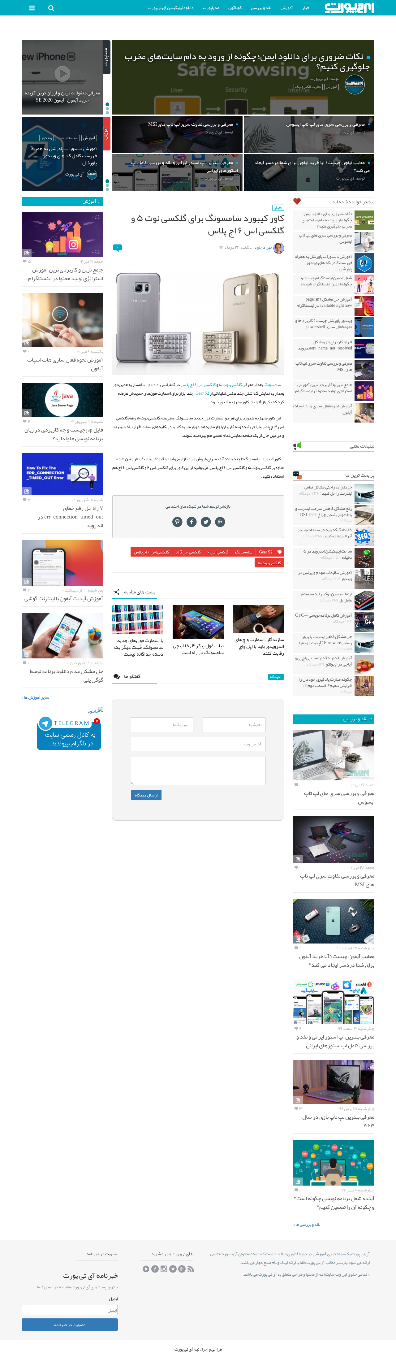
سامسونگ (272, 384)
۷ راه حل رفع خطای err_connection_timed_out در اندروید (70, 516)
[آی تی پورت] (349, 8)
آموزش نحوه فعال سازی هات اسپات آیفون (322, 408)
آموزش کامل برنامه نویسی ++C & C (323, 618)
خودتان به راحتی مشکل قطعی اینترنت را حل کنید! (325, 490)
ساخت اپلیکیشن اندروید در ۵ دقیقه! (327, 554)
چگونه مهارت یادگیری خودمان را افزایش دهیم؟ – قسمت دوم (325, 685)
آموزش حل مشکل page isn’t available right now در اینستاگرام (324, 302)
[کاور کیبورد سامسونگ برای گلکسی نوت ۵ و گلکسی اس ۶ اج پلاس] (198, 316)
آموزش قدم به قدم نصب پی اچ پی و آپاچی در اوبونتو (323, 660)
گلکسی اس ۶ (218, 552)
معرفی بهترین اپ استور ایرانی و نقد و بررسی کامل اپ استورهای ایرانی (335, 1041)
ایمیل (113, 1298)
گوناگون (235, 7)
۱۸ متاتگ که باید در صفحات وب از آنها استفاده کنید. (325, 532)
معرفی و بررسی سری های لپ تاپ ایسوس (325, 238)
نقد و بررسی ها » (306, 1224)
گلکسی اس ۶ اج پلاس (198, 384)
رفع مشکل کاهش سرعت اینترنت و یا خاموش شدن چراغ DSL (323, 514)
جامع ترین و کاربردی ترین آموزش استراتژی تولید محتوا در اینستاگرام (323, 387)
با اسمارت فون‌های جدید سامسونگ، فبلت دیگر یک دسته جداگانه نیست (138, 647)
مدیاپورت (211, 7)
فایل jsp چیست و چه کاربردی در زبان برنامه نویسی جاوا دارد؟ (63, 434)
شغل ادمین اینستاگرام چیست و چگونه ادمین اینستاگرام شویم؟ (326, 280)
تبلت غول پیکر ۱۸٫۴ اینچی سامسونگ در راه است (198, 649)
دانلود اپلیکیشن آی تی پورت (171, 7)
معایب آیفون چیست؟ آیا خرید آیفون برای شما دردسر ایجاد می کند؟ (336, 960)
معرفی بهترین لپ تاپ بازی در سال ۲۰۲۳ (338, 1121)
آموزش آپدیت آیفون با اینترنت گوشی (63, 598)
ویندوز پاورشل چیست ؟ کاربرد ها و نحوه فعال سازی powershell (323, 323)
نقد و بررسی (261, 7)
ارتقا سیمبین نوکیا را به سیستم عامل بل (326, 596)
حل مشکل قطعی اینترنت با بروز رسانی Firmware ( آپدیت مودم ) (325, 642)
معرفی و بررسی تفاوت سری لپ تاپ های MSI (323, 366)
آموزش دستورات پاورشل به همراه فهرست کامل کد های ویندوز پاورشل (323, 262)
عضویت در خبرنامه (69, 1324)
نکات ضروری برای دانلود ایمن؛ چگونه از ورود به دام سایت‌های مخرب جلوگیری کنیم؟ (327, 219)
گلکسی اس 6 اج (188, 552)
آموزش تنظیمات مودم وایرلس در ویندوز (325, 575)
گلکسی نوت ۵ (230, 384)
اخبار (306, 7)
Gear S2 (202, 393)
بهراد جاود (263, 247)
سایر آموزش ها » (35, 697)
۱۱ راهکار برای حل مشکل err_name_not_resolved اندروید (325, 344)
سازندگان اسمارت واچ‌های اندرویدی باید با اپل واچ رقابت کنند (259, 646)
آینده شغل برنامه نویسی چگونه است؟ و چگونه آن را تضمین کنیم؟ (334, 1203)
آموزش (287, 7)
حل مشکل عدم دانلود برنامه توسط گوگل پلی (66, 675)
